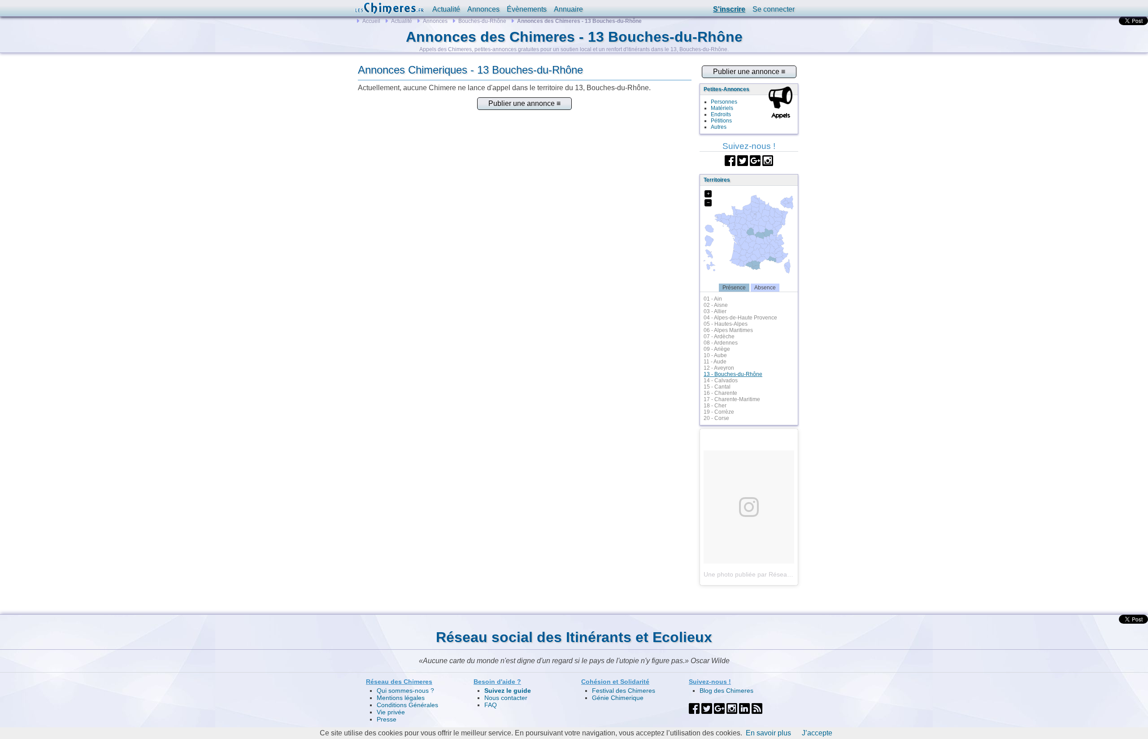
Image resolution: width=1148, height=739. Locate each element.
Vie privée (391, 712)
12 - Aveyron (719, 368)
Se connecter (773, 9)
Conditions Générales (407, 704)
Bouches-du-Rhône (482, 21)
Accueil (371, 21)
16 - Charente (720, 393)
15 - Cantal (717, 387)
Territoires (717, 180)
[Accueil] (389, 8)
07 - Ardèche (719, 336)
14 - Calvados (721, 380)
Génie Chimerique (618, 697)
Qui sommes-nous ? (405, 690)
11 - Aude (715, 362)
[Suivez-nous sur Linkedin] (744, 708)
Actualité (446, 9)
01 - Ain (713, 299)
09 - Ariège (717, 349)
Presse (386, 719)
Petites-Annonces (726, 89)
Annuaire (568, 9)
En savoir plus (768, 733)
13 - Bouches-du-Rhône (733, 374)
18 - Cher (715, 405)
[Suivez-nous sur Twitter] (742, 160)
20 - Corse (716, 418)
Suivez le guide (507, 690)
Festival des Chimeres (623, 690)
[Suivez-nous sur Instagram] (767, 160)
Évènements (527, 9)
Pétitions (721, 121)
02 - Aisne (716, 305)
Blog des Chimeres (726, 690)
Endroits (721, 114)
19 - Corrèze (719, 412)
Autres (718, 127)
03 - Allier (715, 311)
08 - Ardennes (721, 343)
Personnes (724, 102)
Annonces (483, 9)
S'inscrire (729, 9)
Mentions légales (401, 697)
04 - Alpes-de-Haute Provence (740, 318)
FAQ (490, 704)
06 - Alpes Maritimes (728, 330)
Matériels (722, 108)
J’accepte (817, 733)
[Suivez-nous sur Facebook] (730, 160)
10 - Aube (715, 355)
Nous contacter (505, 697)
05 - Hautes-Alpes (726, 324)
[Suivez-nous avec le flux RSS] (757, 708)
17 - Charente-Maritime (732, 399)
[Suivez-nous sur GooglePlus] (755, 160)
